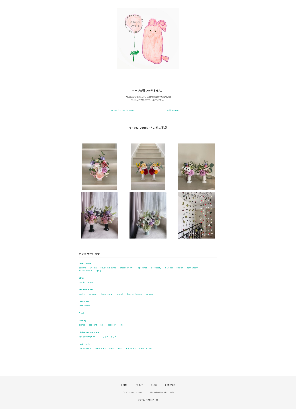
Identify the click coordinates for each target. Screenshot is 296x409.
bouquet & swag (108, 268)
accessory (156, 268)
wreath (93, 268)
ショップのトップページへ (123, 110)
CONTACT (170, 385)
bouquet (93, 294)
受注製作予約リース (88, 337)
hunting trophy (86, 282)
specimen (143, 268)
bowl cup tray (145, 348)
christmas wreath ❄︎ (89, 332)
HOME (124, 385)
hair (102, 325)
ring (122, 325)
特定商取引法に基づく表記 (162, 392)
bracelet (112, 325)
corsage (150, 294)
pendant (93, 325)
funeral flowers (134, 294)
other (81, 278)
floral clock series (127, 348)
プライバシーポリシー (132, 392)
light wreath (192, 268)
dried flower (85, 263)
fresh (81, 313)
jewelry (82, 321)
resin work (84, 344)
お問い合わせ (173, 110)
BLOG (154, 385)
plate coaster (85, 348)
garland (82, 268)
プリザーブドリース (110, 337)
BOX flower (84, 306)
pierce (82, 325)
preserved (84, 301)
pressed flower (127, 268)
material (169, 268)
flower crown (107, 294)
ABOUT (139, 385)
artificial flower (87, 290)
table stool (100, 348)
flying (98, 271)
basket (180, 268)
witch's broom (85, 271)
